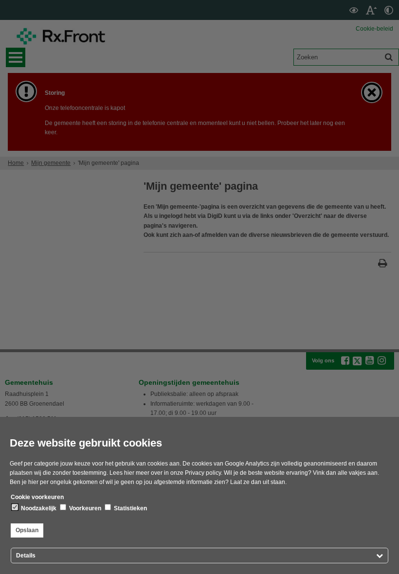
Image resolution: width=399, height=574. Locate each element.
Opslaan (27, 530)
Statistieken (129, 508)
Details (26, 555)
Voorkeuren (84, 508)
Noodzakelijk (37, 508)
